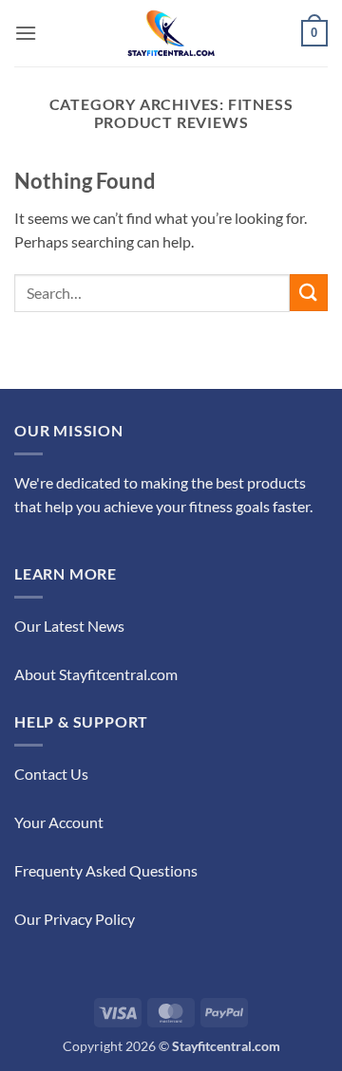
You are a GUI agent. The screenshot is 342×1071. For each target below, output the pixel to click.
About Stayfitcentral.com (96, 674)
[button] (25, 32)
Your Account (59, 822)
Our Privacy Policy (74, 919)
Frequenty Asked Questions (106, 870)
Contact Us (51, 774)
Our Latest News (69, 626)
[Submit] (309, 292)
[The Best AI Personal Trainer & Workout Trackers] (171, 33)
